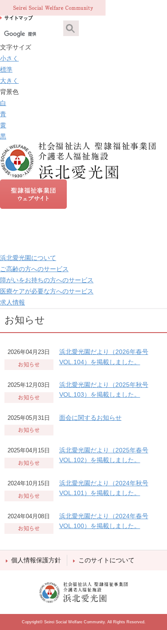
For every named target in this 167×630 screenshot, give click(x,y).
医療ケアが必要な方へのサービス (47, 291)
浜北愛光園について (28, 257)
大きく (9, 80)
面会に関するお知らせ (90, 417)
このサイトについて (106, 560)
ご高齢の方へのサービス (34, 268)
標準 (6, 69)
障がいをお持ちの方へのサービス (47, 280)
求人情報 (12, 302)
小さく (9, 58)
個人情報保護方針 (36, 560)
